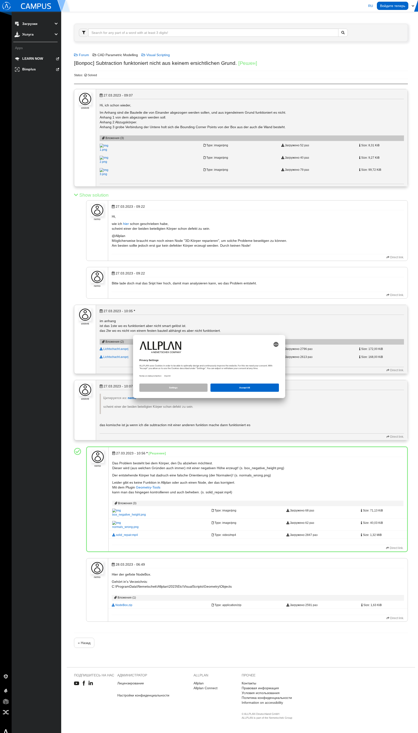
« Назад (84, 643)
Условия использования (261, 693)
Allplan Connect (205, 688)
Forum (83, 55)
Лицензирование (130, 683)
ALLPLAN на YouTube (76, 683)
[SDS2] (6, 676)
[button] (370, 6)
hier (126, 224)
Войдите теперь (392, 6)
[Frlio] (6, 701)
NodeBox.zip (123, 605)
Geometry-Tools (148, 487)
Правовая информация (260, 688)
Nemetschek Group (280, 717)
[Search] (343, 33)
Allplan (199, 683)
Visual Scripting (157, 55)
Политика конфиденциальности (267, 698)
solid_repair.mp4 (126, 535)
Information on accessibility (262, 702)
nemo (132, 398)
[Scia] (6, 691)
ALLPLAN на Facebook (84, 683)
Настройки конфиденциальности (143, 695)
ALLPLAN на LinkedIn (91, 683)
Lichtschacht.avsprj (115, 349)
